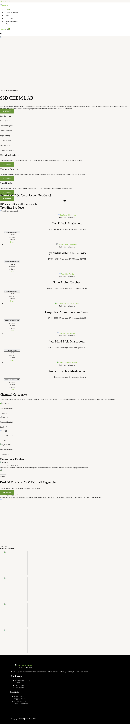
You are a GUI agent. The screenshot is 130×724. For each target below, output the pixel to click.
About (8, 15)
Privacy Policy (19, 696)
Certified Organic (7, 125)
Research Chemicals (6, 408)
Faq (7, 24)
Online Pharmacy (12, 13)
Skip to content (5, 1)
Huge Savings (5, 135)
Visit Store (18, 683)
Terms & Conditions (21, 704)
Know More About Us (22, 680)
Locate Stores (20, 688)
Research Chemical (6, 422)
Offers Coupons (20, 701)
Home (8, 10)
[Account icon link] (1, 33)
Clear (12, 242)
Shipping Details (20, 699)
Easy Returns (5, 145)
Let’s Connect (20, 685)
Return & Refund (12, 21)
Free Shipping (5, 116)
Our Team (9, 18)
